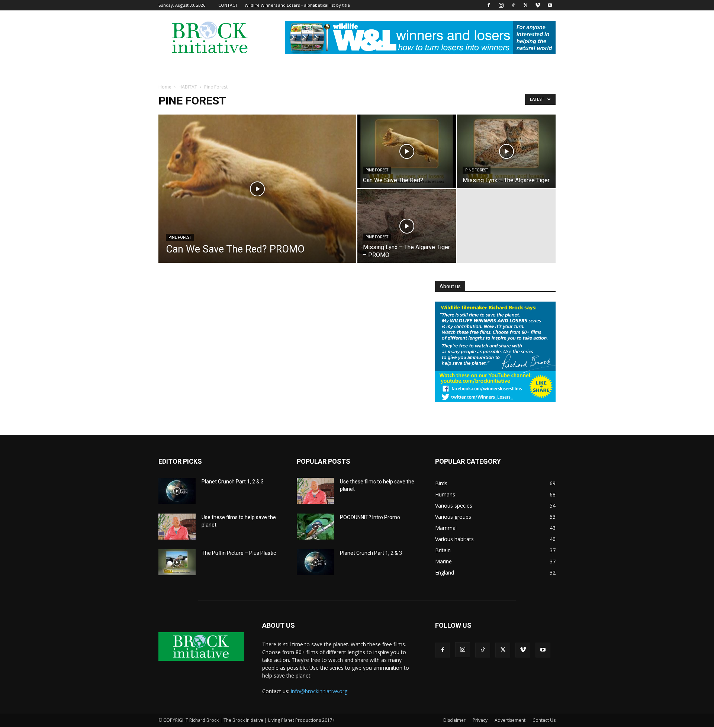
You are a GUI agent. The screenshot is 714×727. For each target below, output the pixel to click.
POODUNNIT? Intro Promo (370, 517)
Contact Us (544, 720)
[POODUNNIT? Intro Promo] (315, 527)
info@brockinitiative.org (319, 691)
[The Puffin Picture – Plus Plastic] (177, 562)
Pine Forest (179, 237)
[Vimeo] (537, 5)
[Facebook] (488, 5)
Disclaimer (454, 720)
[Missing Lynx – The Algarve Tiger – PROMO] (406, 226)
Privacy (480, 720)
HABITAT (187, 87)
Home (164, 87)
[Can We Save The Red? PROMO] (257, 200)
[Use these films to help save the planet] (177, 527)
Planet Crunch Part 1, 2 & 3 (233, 482)
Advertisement (510, 720)
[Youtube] (550, 5)
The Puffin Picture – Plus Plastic (239, 553)
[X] (525, 5)
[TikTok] (513, 5)
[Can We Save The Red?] (406, 151)
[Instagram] (500, 5)
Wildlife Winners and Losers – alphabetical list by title (297, 5)
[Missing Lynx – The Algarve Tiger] (506, 151)
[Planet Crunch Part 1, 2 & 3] (177, 491)
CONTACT (228, 5)
